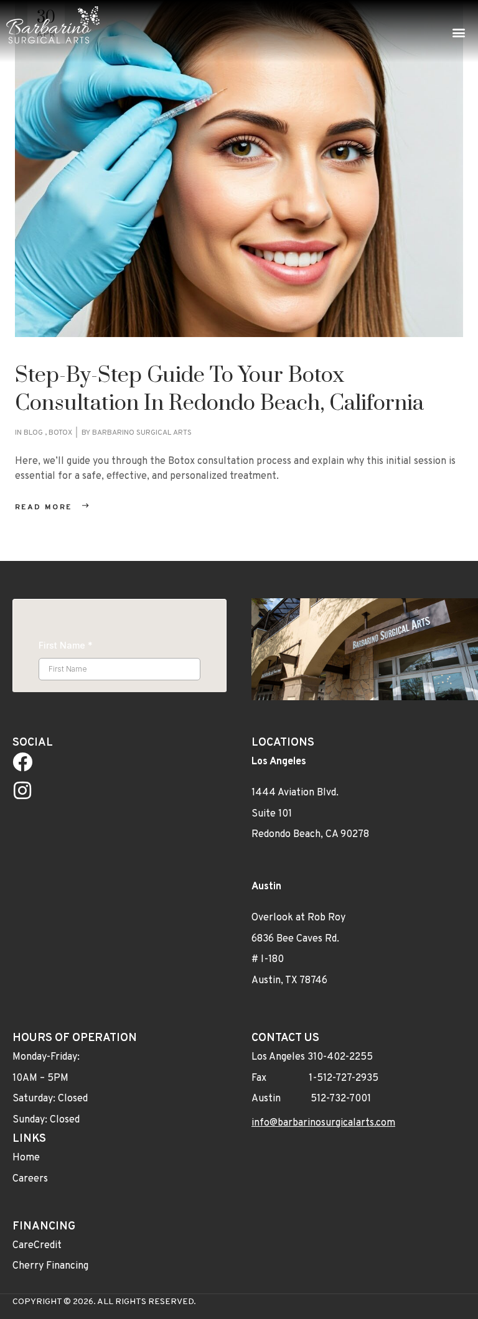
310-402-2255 (340, 1056)
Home (26, 1158)
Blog (33, 433)
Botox (60, 433)
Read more (43, 507)
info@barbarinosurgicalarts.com (323, 1122)
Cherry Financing (50, 1266)
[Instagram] (22, 790)
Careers (30, 1178)
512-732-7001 (341, 1099)
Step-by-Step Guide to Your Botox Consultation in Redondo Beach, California (219, 389)
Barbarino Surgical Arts (142, 433)
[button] (458, 32)
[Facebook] (22, 762)
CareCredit (37, 1245)
